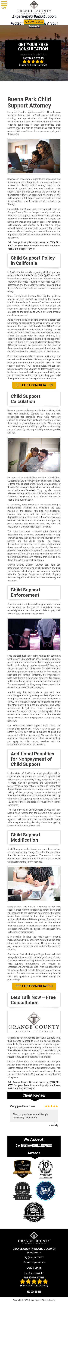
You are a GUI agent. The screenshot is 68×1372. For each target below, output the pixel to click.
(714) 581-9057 (34, 16)
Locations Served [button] (33, 1273)
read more (31, 1117)
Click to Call (35, 22)
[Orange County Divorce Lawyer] (34, 1238)
